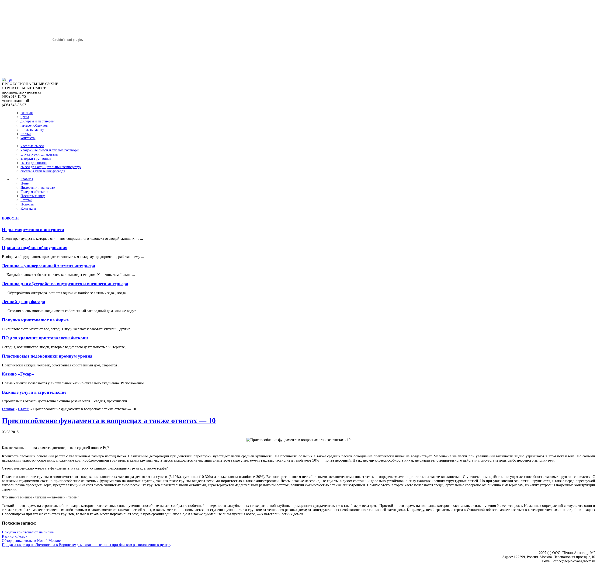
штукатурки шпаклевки (39, 154)
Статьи (26, 200)
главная (27, 113)
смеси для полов (34, 163)
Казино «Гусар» (18, 374)
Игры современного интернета (33, 229)
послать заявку (32, 130)
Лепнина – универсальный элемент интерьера (48, 265)
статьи (26, 134)
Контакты (28, 208)
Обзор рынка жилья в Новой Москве (31, 541)
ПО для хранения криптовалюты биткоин (45, 337)
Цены (25, 183)
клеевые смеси (32, 146)
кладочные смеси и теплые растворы (50, 150)
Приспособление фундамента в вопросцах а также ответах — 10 (109, 420)
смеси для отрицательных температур (51, 167)
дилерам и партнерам (38, 121)
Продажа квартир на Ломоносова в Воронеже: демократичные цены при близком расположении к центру (86, 545)
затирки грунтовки (36, 158)
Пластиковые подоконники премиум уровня (47, 356)
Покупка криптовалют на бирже (35, 319)
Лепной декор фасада (23, 301)
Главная (27, 179)
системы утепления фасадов (43, 171)
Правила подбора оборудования (34, 247)
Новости (27, 204)
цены (25, 117)
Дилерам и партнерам (38, 187)
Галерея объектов (34, 192)
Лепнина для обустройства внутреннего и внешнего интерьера (65, 283)
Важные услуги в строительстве (34, 392)
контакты (28, 138)
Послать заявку (33, 196)
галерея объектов (34, 125)
